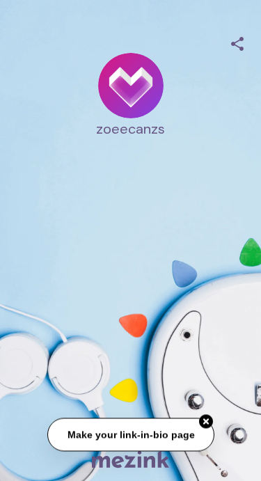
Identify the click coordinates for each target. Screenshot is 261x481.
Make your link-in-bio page (130, 435)
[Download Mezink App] (130, 459)
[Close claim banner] (206, 422)
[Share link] (237, 42)
